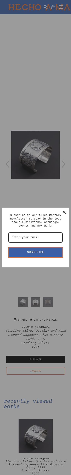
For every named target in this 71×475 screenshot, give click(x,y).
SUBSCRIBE (35, 252)
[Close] (64, 212)
